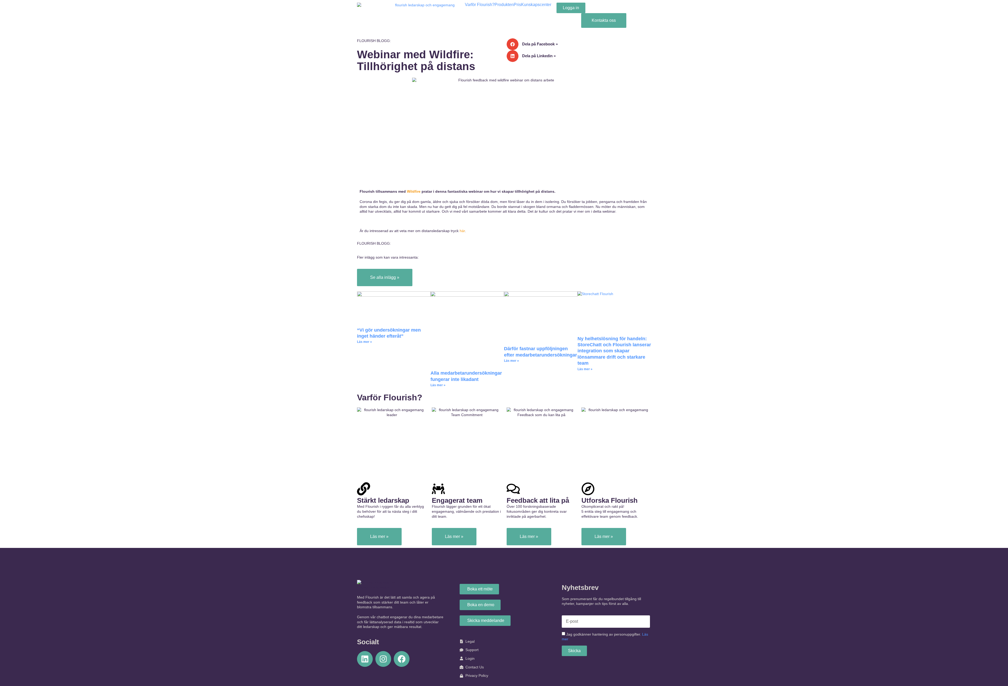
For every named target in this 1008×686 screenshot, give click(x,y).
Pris (517, 5)
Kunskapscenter (536, 5)
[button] (579, 44)
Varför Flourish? (480, 5)
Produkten (504, 5)
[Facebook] (402, 659)
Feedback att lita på (538, 500)
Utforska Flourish (609, 500)
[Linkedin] (365, 659)
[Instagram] (383, 659)
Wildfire (414, 191)
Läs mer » (364, 342)
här (462, 231)
